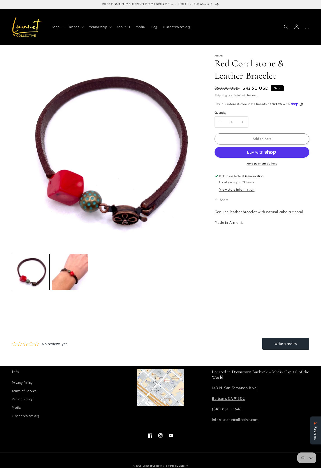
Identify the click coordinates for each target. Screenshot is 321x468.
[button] (57, 27)
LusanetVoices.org (25, 416)
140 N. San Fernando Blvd (234, 388)
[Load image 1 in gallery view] (31, 272)
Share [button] (224, 200)
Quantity (221, 112)
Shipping (221, 95)
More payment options (262, 163)
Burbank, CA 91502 (228, 398)
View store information (236, 189)
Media (16, 407)
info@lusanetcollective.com (235, 419)
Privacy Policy (22, 382)
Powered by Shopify (176, 465)
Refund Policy (22, 399)
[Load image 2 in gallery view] (70, 272)
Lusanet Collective (153, 465)
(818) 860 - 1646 (227, 409)
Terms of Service (24, 391)
